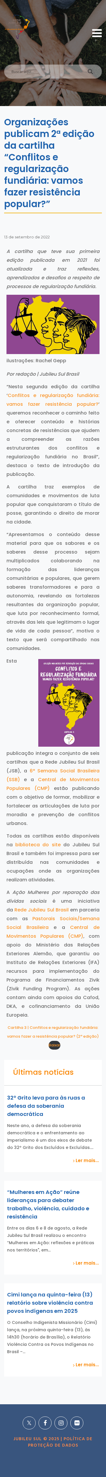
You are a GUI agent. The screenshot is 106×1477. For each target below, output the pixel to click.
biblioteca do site (37, 844)
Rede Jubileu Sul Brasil (41, 909)
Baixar (54, 1045)
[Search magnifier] (90, 73)
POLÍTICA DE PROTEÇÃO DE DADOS (60, 1442)
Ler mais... (86, 1160)
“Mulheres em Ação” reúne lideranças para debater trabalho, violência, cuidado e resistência (48, 1204)
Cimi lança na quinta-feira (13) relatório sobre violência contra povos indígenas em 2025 (50, 1303)
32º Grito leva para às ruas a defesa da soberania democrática (46, 1106)
